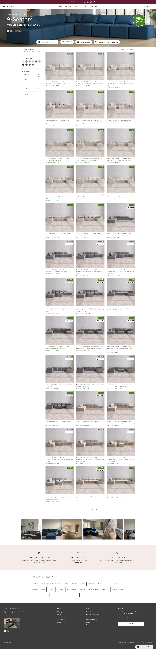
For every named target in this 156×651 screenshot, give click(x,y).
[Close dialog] (94, 308)
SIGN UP (78, 341)
